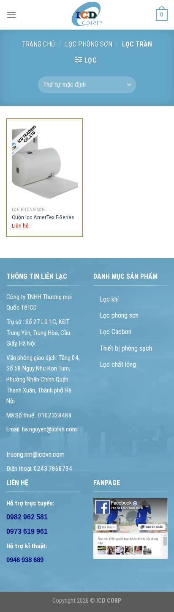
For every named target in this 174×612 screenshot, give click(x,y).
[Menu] (11, 14)
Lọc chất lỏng (118, 364)
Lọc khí (109, 299)
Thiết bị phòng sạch (126, 348)
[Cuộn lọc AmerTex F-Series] (45, 163)
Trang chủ (38, 44)
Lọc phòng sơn (88, 44)
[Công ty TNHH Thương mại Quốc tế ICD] (87, 15)
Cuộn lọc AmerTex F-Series (43, 217)
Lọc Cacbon (115, 332)
